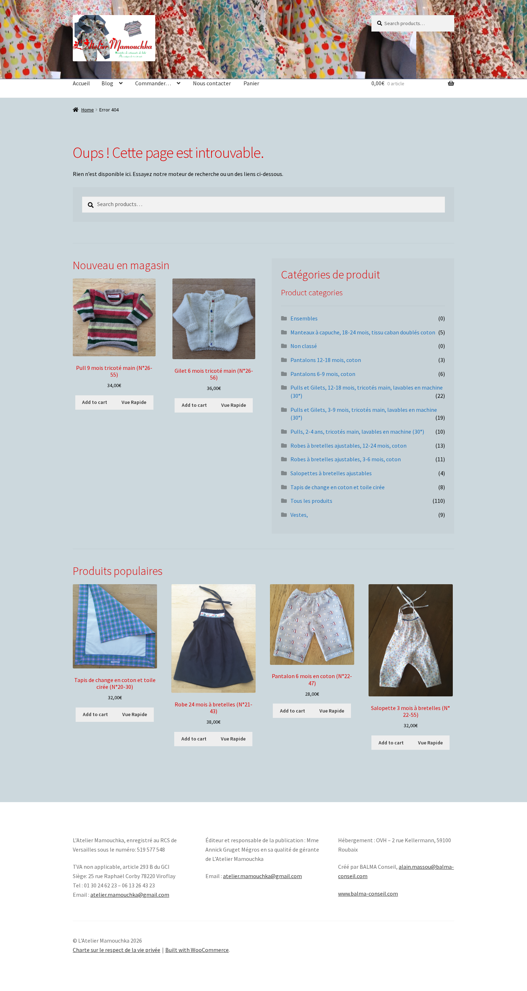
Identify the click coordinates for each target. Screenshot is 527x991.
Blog (107, 83)
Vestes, (299, 514)
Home (87, 109)
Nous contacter (212, 83)
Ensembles (304, 318)
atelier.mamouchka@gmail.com (129, 894)
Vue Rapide (134, 402)
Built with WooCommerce (197, 949)
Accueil (81, 83)
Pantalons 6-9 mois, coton (322, 373)
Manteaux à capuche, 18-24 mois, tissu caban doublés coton (362, 332)
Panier (251, 83)
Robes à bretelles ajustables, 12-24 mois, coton (348, 445)
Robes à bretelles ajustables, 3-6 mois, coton (345, 459)
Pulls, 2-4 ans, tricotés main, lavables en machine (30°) (357, 431)
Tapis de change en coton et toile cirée (337, 487)
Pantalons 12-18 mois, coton (325, 359)
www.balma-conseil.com (368, 893)
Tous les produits (311, 500)
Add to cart (94, 402)
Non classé (303, 345)
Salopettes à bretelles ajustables (331, 473)
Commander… (153, 83)
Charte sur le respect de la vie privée (116, 949)
